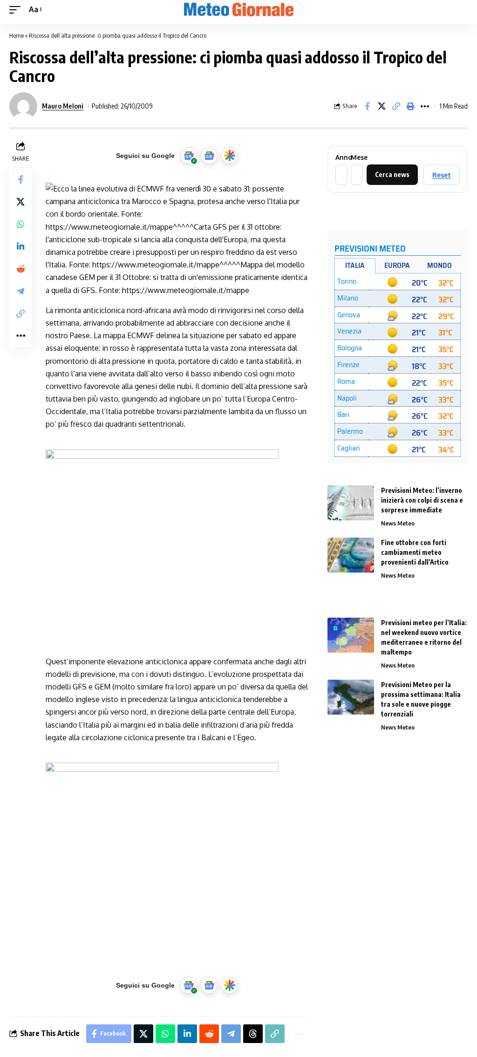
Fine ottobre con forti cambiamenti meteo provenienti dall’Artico (415, 552)
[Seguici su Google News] (209, 155)
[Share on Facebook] (367, 106)
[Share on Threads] (253, 1033)
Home (16, 35)
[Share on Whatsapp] (20, 224)
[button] (17, 9)
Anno (340, 157)
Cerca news (392, 174)
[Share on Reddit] (20, 269)
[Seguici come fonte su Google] (188, 155)
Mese (356, 157)
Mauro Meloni (62, 106)
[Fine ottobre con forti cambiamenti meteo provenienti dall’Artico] (350, 555)
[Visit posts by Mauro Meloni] (23, 106)
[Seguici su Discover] (229, 155)
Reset (441, 175)
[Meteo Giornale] (238, 10)
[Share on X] (381, 106)
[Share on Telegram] (20, 291)
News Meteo (398, 523)
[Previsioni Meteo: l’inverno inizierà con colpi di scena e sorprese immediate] (350, 502)
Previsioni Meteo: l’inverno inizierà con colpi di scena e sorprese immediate (422, 500)
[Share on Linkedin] (20, 246)
